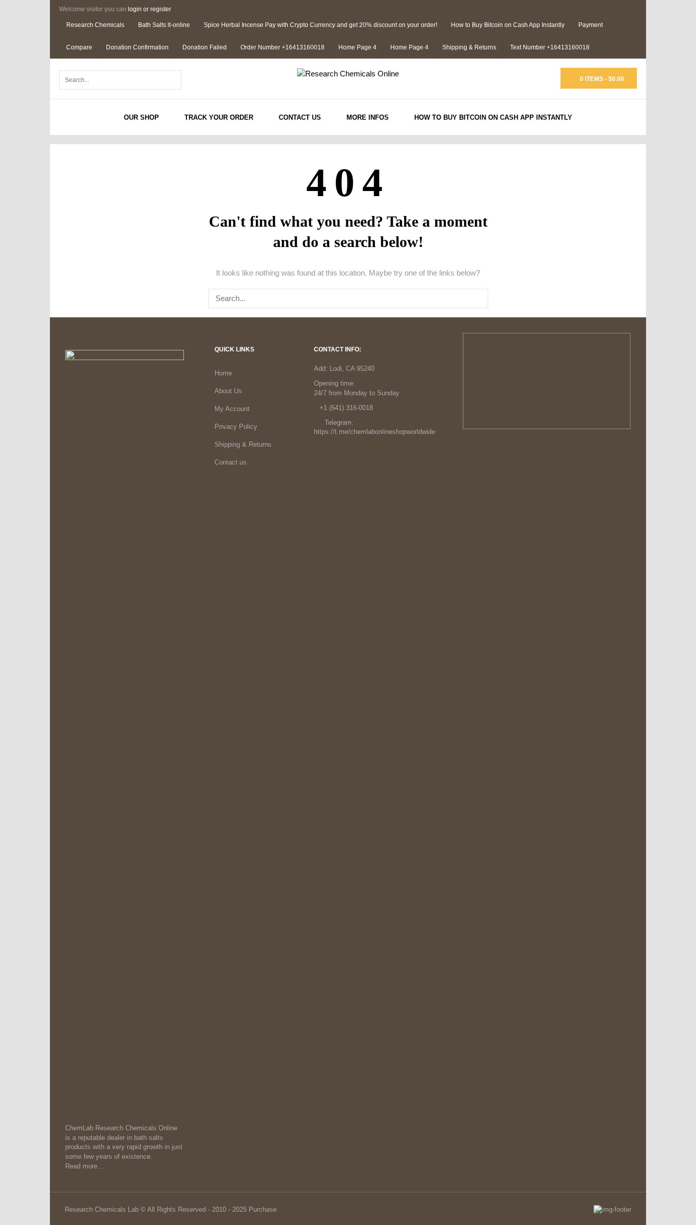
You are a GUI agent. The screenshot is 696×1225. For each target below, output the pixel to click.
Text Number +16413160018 (550, 47)
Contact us (231, 462)
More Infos (367, 117)
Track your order (218, 117)
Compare (79, 47)
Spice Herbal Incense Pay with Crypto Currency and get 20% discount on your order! (320, 25)
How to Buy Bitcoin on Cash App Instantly (508, 25)
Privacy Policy (236, 426)
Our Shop (141, 117)
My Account (232, 409)
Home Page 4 (357, 47)
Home (223, 373)
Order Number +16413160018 (282, 47)
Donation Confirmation (137, 47)
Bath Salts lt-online (164, 25)
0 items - (601, 79)
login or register (149, 9)
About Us (228, 391)
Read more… (84, 1166)
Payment (590, 25)
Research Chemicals (95, 25)
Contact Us (300, 117)
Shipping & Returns (469, 47)
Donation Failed (204, 47)
